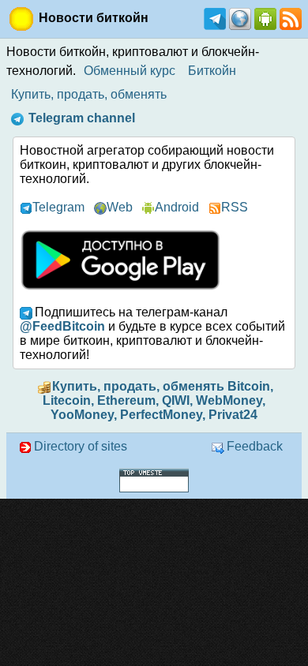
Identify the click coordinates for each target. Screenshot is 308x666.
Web (120, 207)
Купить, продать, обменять (89, 94)
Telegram (58, 207)
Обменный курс (129, 70)
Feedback (255, 446)
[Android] (263, 17)
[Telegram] (213, 17)
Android (177, 207)
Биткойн (212, 70)
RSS (234, 207)
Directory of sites (80, 446)
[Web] (238, 17)
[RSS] (289, 17)
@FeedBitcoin (62, 326)
